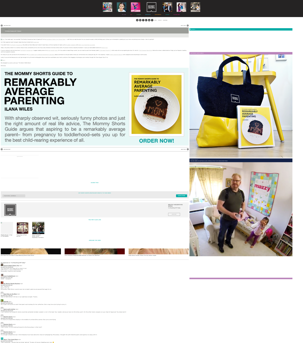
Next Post (183, 25)
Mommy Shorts (8, 316)
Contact (160, 20)
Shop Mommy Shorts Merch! (197, 53)
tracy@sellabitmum (9, 276)
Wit (128, 14)
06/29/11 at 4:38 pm (7, 318)
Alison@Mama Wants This (11, 265)
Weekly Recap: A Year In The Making (6, 235)
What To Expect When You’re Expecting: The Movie (38, 236)
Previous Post (7, 25)
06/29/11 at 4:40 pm (7, 333)
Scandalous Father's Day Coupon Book (55, 39)
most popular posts (53, 50)
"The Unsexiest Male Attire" (145, 50)
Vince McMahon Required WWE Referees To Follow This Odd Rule (82, 255)
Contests (140, 14)
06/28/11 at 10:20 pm (7, 267)
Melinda (6, 301)
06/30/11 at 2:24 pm (7, 340)
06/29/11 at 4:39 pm (7, 325)
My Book (179, 14)
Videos (154, 14)
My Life (123, 14)
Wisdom (134, 14)
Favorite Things (170, 14)
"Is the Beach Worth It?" (105, 50)
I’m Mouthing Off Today (174, 207)
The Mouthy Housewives (16, 44)
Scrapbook (148, 14)
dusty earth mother (9, 309)
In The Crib (161, 14)
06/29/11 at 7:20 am (7, 295)
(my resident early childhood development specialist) (41, 54)
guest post (36, 42)
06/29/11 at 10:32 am (7, 310)
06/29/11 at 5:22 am (6, 285)
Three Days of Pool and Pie (21, 235)
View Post (174, 214)
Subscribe (165, 20)
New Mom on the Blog (10, 294)
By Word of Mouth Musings (12, 283)
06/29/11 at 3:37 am (7, 277)
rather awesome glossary (116, 54)
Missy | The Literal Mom (11, 339)
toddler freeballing (71, 44)
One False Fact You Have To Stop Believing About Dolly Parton (17, 255)
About (155, 20)
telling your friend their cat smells (86, 44)
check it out (105, 47)
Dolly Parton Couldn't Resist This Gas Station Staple (142, 255)
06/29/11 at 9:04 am (7, 303)
